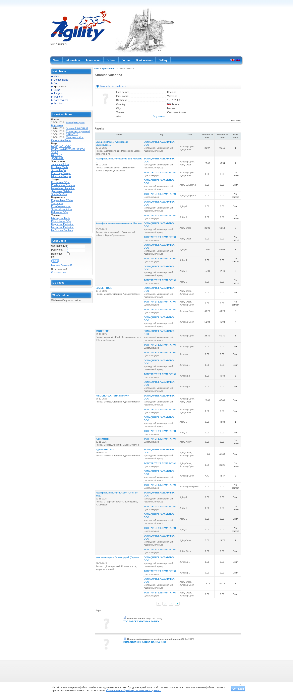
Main (96, 68)
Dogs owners (61, 100)
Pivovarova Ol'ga (60, 182)
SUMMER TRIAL (104, 288)
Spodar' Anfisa (59, 194)
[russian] (238, 59)
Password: (57, 249)
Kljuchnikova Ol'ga (61, 221)
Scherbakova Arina (61, 209)
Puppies (58, 103)
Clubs (57, 90)
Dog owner (159, 116)
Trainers (58, 96)
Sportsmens (108, 68)
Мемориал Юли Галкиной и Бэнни (67, 139)
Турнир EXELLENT (105, 449)
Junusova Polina (60, 164)
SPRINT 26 (72, 134)
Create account (58, 272)
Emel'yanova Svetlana (63, 185)
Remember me (57, 255)
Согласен (238, 688)
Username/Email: (59, 245)
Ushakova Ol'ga (59, 212)
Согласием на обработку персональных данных (133, 690)
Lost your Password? (61, 265)
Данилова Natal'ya (61, 191)
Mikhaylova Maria (60, 218)
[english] (232, 59)
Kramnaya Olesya (61, 173)
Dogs (56, 83)
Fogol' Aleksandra (61, 206)
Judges (58, 93)
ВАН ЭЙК (56, 155)
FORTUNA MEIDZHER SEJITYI (68, 149)
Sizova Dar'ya (58, 170)
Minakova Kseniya (61, 176)
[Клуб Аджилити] (80, 41)
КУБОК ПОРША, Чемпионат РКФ (112, 395)
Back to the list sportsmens (113, 86)
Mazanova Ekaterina (62, 227)
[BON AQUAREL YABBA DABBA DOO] (106, 652)
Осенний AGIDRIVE (77, 128)
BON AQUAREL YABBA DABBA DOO (144, 642)
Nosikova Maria (59, 167)
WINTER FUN (102, 331)
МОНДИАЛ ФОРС (61, 146)
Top (241, 685)
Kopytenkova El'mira (62, 200)
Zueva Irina (57, 203)
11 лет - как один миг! (78, 131)
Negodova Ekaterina (62, 224)
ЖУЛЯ (54, 152)
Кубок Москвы (103, 439)
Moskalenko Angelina (63, 188)
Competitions (61, 79)
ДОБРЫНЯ (57, 158)
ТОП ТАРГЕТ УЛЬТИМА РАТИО (160, 172)
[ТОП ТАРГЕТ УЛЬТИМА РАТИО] (106, 631)
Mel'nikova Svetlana (62, 230)
